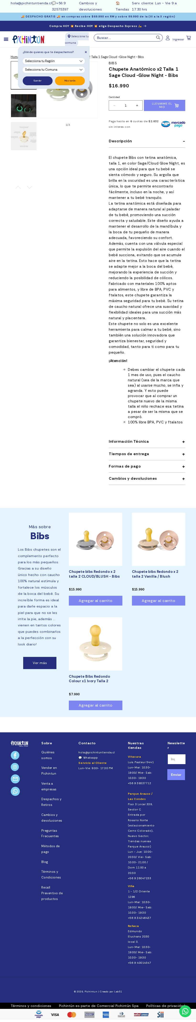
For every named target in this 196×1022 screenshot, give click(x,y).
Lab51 (118, 991)
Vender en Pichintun (49, 771)
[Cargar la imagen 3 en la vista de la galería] (24, 136)
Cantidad (114, 97)
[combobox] (128, 38)
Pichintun (91, 991)
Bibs (113, 63)
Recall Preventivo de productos (52, 893)
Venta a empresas (48, 786)
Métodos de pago (50, 849)
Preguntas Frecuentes (50, 833)
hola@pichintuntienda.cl (31, 3)
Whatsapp (90, 758)
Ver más (40, 663)
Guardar (37, 80)
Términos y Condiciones (51, 874)
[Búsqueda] (158, 38)
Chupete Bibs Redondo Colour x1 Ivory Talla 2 (89, 679)
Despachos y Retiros (51, 802)
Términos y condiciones (31, 1006)
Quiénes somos (47, 755)
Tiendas (122, 9)
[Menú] (8, 39)
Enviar (176, 775)
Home (15, 57)
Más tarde (70, 80)
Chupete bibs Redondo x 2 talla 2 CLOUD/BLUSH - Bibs (94, 574)
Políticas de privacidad (165, 1006)
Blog (44, 862)
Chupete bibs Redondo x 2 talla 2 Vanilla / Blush (155, 574)
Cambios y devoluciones (51, 818)
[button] (189, 39)
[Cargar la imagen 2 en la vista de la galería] (24, 106)
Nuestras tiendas (136, 745)
